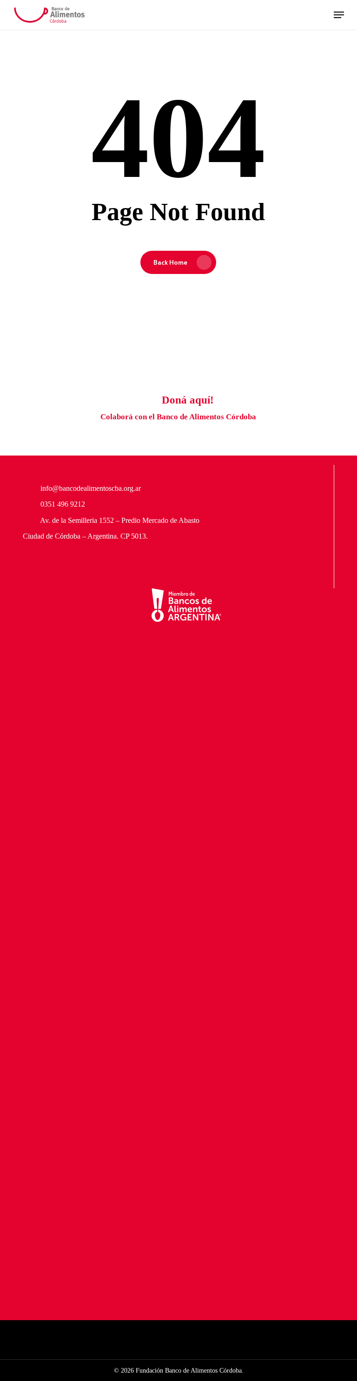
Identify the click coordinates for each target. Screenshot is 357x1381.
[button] (339, 15)
